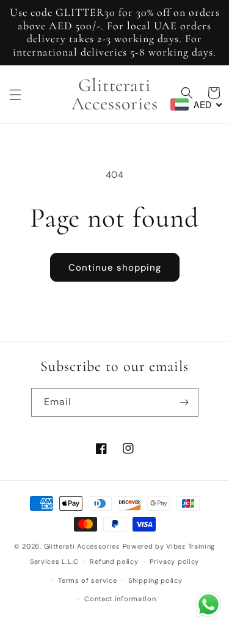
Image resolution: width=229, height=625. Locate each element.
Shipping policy (155, 580)
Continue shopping (114, 267)
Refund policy (114, 561)
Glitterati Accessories (82, 546)
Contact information (120, 598)
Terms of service (87, 580)
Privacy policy (174, 561)
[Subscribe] (184, 402)
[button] (15, 94)
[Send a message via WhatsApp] (208, 604)
